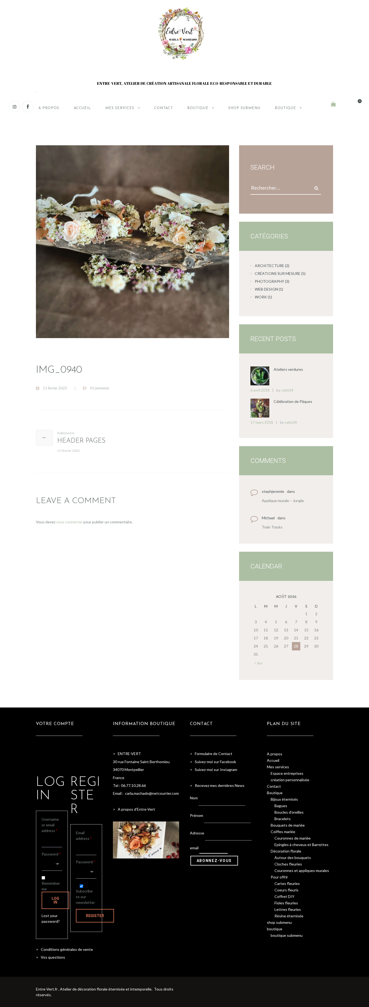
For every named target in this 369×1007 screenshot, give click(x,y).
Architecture (269, 265)
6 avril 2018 (260, 390)
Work (261, 297)
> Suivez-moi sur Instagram (214, 769)
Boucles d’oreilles (289, 812)
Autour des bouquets (292, 857)
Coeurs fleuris (286, 890)
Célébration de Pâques (293, 401)
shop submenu (279, 922)
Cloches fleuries (288, 864)
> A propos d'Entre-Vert (134, 809)
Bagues (280, 805)
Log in (55, 900)
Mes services (278, 766)
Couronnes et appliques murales (301, 870)
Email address (84, 835)
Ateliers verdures (288, 369)
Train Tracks (272, 527)
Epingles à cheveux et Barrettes (301, 844)
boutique (274, 929)
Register (95, 916)
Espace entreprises (287, 773)
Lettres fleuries (287, 909)
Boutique (275, 792)
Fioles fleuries (286, 903)
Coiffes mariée (283, 831)
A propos (274, 754)
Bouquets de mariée (288, 825)
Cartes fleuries (287, 883)
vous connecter (69, 522)
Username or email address (50, 825)
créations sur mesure (277, 273)
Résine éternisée (288, 916)
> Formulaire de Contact (211, 753)
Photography (269, 281)
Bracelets (282, 818)
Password (51, 854)
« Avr (258, 663)
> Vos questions (50, 957)
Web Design (266, 289)
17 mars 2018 (261, 422)
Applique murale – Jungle (283, 500)
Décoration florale (286, 851)
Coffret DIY (284, 896)
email (194, 848)
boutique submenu (287, 935)
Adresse (197, 832)
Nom (194, 798)
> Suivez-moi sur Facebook (213, 761)
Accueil (273, 760)
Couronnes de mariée (292, 838)
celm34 (287, 390)
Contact (274, 786)
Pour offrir (279, 877)
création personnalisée (290, 779)
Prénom (196, 815)
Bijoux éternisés (284, 799)
